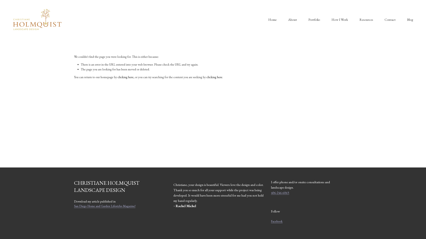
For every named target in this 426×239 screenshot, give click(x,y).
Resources (366, 19)
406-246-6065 (280, 193)
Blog (410, 19)
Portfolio (314, 19)
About (292, 19)
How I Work (339, 19)
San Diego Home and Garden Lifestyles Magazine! (104, 206)
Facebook (277, 221)
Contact (390, 19)
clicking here (125, 77)
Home (272, 19)
